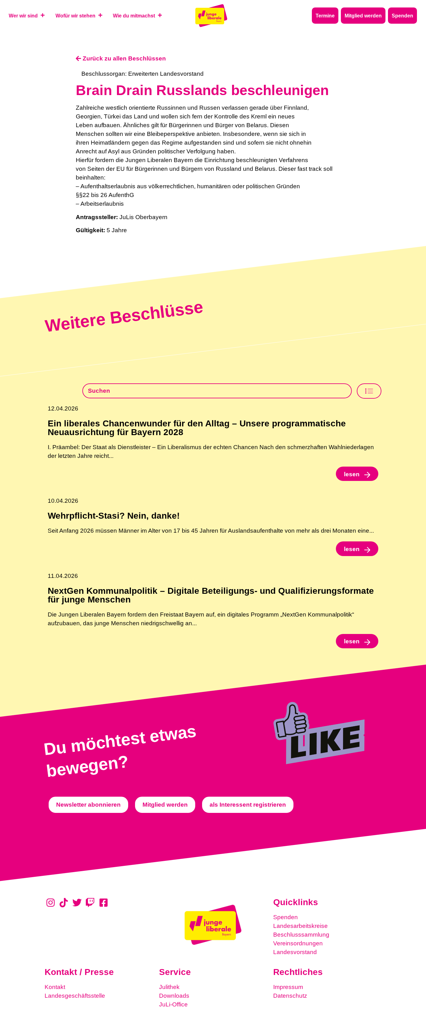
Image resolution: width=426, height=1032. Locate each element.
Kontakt (55, 987)
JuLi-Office (173, 1004)
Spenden (285, 917)
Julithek (169, 987)
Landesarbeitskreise (300, 926)
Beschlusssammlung (301, 934)
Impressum (288, 987)
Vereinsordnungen (298, 943)
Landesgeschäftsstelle (75, 995)
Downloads (174, 995)
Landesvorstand (295, 952)
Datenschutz (290, 995)
